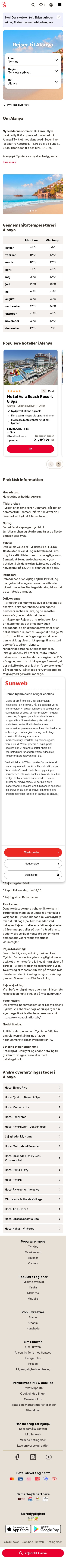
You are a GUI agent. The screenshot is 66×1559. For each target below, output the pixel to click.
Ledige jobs (33, 1358)
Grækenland (33, 1252)
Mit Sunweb (33, 1434)
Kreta (33, 1287)
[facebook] (17, 1459)
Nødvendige (32, 863)
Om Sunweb (33, 1347)
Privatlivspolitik (33, 1388)
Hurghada (33, 1328)
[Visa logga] (20, 1480)
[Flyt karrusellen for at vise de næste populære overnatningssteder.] (58, 464)
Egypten (33, 1257)
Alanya (33, 1317)
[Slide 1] (30, 211)
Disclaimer (33, 1410)
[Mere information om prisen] (52, 440)
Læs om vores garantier (33, 1445)
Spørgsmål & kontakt (33, 1429)
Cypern (33, 1263)
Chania (33, 1323)
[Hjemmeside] (3, 5)
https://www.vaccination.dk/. (22, 1017)
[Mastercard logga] (12, 1480)
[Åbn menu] (60, 5)
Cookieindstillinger (33, 1393)
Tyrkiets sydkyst (33, 1282)
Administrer (31, 874)
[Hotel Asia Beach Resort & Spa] (31, 403)
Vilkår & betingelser (33, 1440)
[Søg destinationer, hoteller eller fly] (33, 4)
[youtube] (48, 1459)
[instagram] (33, 1459)
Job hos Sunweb (33, 1542)
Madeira (33, 1298)
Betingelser (54, 1542)
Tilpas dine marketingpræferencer (33, 1404)
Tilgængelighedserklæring (33, 1369)
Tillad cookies (31, 852)
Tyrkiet (33, 1246)
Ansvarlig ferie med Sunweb (33, 1352)
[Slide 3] (36, 211)
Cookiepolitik (33, 1399)
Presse (33, 1363)
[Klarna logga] (29, 1480)
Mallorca (33, 1293)
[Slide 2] (33, 211)
